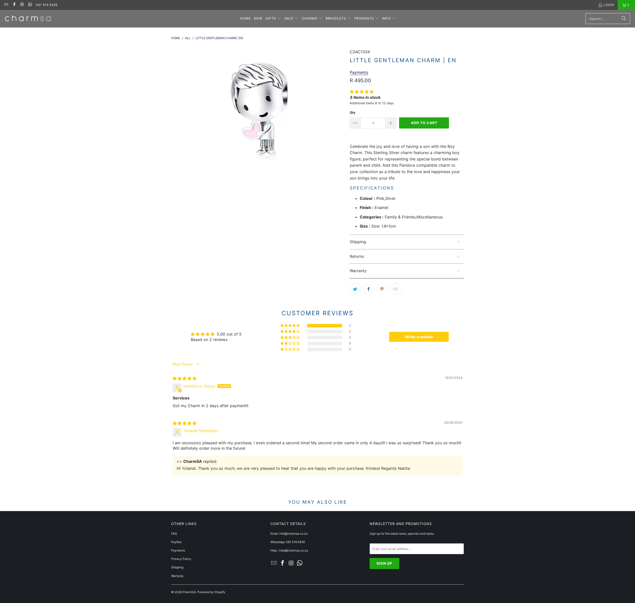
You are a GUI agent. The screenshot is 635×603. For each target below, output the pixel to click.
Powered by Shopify (211, 592)
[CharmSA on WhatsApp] (30, 5)
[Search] (624, 18)
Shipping (177, 567)
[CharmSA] (28, 18)
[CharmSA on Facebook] (14, 5)
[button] (273, 18)
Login (608, 5)
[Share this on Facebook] (368, 289)
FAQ (174, 533)
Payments (178, 550)
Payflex (176, 542)
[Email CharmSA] (6, 5)
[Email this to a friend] (395, 289)
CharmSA (189, 592)
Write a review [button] (419, 336)
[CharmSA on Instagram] (22, 5)
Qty (352, 112)
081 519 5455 (47, 5)
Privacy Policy (181, 559)
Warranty (177, 576)
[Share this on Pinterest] (382, 289)
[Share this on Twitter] (355, 289)
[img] (184, 378)
